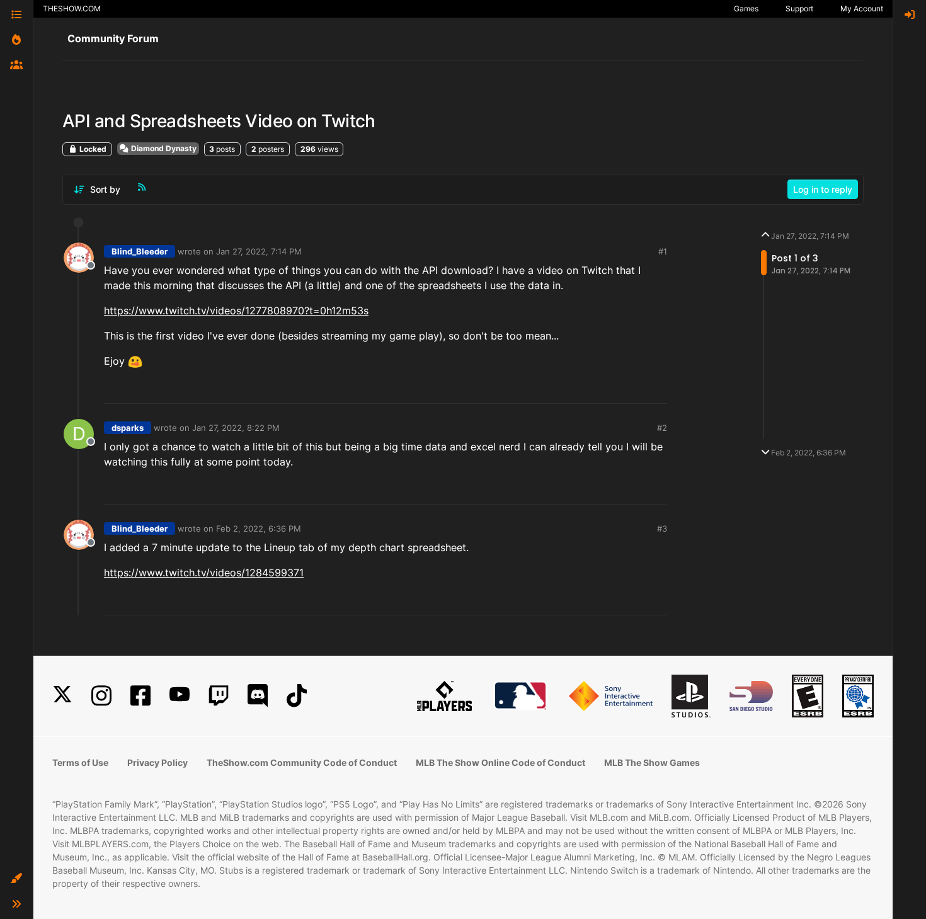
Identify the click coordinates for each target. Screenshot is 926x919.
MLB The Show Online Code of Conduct (500, 762)
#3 (662, 528)
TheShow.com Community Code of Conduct (302, 762)
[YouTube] (179, 695)
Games (746, 8)
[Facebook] (140, 695)
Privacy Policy (157, 762)
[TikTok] (297, 695)
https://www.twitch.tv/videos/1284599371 (204, 572)
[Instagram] (101, 695)
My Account (861, 8)
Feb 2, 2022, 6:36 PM (258, 528)
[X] (62, 695)
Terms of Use (80, 762)
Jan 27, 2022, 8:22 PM (236, 428)
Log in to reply (822, 189)
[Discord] (258, 695)
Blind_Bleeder (139, 251)
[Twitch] (219, 695)
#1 (662, 251)
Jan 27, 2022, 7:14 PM (259, 251)
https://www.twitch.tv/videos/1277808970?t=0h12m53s (236, 310)
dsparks (127, 428)
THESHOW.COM (72, 8)
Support (799, 8)
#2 (662, 428)
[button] (16, 879)
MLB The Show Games (652, 762)
